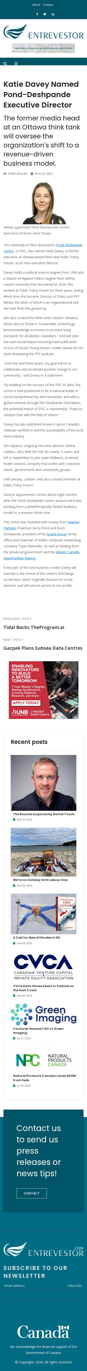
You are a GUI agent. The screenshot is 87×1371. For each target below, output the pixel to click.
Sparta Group (57, 534)
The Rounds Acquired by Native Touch (43, 814)
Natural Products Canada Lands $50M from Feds (44, 1078)
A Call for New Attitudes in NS (36, 937)
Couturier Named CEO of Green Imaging (38, 1031)
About (36, 5)
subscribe (75, 1285)
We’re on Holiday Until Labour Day (40, 880)
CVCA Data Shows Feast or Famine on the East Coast (43, 988)
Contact (48, 5)
